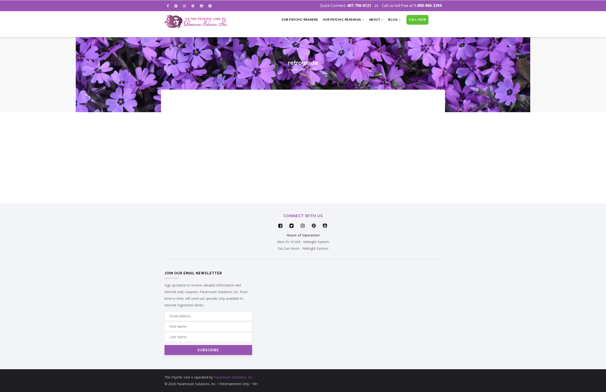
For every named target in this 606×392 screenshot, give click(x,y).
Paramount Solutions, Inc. (233, 377)
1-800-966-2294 (427, 5)
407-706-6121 (359, 5)
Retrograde (309, 69)
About (375, 19)
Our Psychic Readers (299, 19)
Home (293, 69)
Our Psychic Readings (342, 19)
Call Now (417, 19)
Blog (393, 19)
